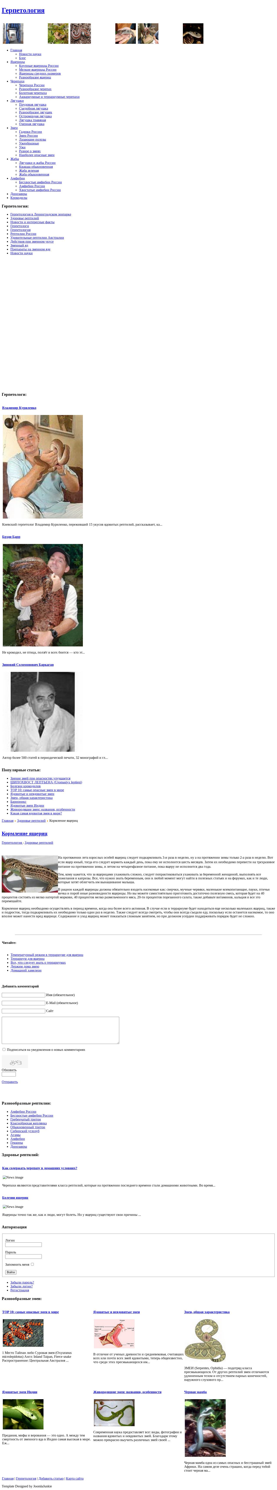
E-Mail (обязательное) (62, 1003)
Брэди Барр (11, 537)
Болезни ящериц (15, 1197)
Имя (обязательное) (60, 995)
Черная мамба (195, 1392)
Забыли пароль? (22, 1282)
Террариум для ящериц (28, 958)
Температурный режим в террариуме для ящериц (47, 955)
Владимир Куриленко (19, 408)
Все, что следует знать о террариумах (38, 962)
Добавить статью (51, 1478)
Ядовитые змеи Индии (27, 805)
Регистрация (19, 1290)
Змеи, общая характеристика (31, 798)
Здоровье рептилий (31, 820)
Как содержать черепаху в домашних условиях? (39, 1168)
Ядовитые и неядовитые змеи (32, 794)
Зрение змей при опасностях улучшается (40, 778)
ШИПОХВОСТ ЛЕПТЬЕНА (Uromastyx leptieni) (46, 782)
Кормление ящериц (24, 833)
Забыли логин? (21, 1286)
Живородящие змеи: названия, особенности (42, 809)
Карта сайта (75, 1478)
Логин (10, 1240)
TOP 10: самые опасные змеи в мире (37, 790)
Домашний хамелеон (26, 970)
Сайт (49, 1011)
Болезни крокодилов (25, 786)
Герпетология (23, 10)
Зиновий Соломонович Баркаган (28, 664)
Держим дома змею (25, 966)
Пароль (10, 1252)
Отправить (10, 1082)
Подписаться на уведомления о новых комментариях (46, 1049)
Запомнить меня (17, 1264)
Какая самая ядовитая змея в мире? (36, 813)
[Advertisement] (196, 12)
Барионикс (18, 801)
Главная (7, 820)
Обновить (9, 1070)
